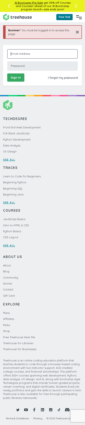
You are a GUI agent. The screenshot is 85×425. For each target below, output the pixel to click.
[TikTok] (59, 410)
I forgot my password (63, 78)
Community (10, 277)
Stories (7, 283)
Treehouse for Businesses (19, 349)
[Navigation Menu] (79, 17)
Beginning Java (13, 194)
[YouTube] (26, 410)
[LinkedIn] (42, 410)
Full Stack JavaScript (16, 133)
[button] (9, 5)
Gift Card (9, 295)
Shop (6, 331)
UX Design (10, 151)
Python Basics (12, 231)
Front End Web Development (22, 127)
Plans (6, 313)
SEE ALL (9, 159)
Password (18, 66)
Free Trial (64, 17)
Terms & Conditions (17, 418)
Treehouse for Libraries (18, 343)
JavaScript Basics (14, 219)
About (7, 265)
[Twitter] (18, 410)
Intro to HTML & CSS (16, 225)
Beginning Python (14, 182)
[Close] (76, 32)
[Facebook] (34, 410)
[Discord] (67, 410)
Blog (6, 271)
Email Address (20, 54)
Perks (6, 325)
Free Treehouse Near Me (19, 337)
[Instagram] (51, 410)
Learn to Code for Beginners (22, 176)
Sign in (16, 77)
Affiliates (8, 318)
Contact (8, 289)
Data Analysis (11, 145)
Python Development (17, 139)
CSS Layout (10, 237)
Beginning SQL (13, 188)
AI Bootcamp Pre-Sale (29, 2)
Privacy (37, 418)
